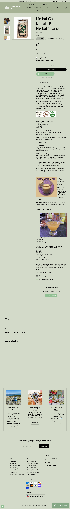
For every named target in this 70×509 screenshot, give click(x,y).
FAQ (11, 459)
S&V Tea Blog (31, 474)
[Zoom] (23, 28)
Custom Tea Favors (33, 472)
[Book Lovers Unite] (56, 397)
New (26, 4)
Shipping (38, 60)
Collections (40, 4)
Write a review (51, 295)
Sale (33, 10)
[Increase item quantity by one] (44, 53)
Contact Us (13, 461)
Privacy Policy (14, 468)
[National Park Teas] (13, 397)
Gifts (27, 10)
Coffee (37, 7)
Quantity (38, 50)
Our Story (30, 459)
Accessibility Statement (17, 474)
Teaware (28, 7)
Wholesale (41, 10)
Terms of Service (15, 470)
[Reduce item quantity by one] (38, 53)
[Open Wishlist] (2, 506)
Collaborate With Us (33, 465)
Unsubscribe (13, 472)
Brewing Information (33, 470)
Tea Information (32, 468)
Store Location (31, 461)
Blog (51, 10)
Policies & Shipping (15, 465)
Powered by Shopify (41, 505)
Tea (30, 4)
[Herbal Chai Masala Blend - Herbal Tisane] (8, 359)
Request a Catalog (32, 463)
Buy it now (51, 69)
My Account (13, 463)
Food (45, 7)
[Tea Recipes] (35, 397)
